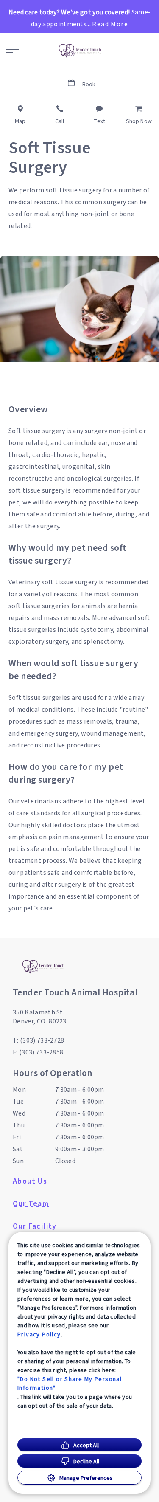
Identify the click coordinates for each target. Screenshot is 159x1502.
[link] (79, 50)
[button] (12, 52)
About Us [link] (30, 1181)
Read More (110, 24)
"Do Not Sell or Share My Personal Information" (69, 1383)
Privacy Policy (39, 1334)
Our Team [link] (31, 1204)
